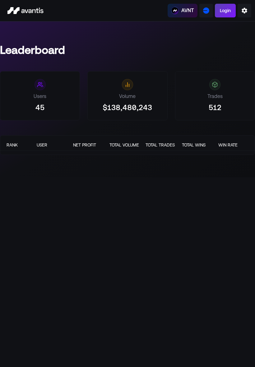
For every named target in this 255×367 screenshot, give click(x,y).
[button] (244, 10)
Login (225, 10)
